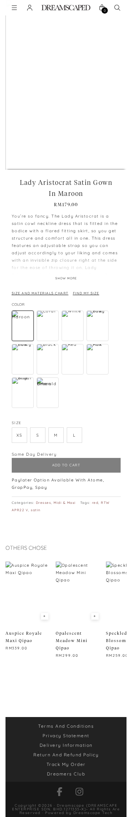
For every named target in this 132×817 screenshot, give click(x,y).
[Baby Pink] (98, 326)
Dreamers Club (66, 774)
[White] (73, 326)
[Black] (48, 359)
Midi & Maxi (65, 503)
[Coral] (48, 326)
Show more (66, 278)
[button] (19, 435)
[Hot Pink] (98, 359)
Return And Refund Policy (66, 754)
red (95, 503)
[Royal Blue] (23, 392)
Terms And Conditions (66, 726)
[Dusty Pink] (23, 359)
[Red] (73, 359)
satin (36, 510)
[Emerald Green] (48, 392)
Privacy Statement (66, 735)
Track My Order (66, 764)
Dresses (43, 503)
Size (17, 422)
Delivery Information (66, 745)
